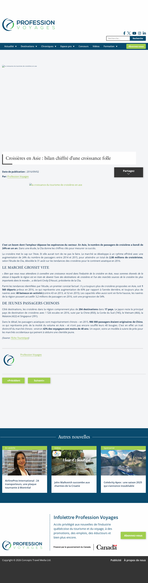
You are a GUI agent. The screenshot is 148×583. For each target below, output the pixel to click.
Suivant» (39, 380)
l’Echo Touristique (19, 337)
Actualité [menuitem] (9, 46)
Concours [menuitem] (83, 46)
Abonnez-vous (133, 535)
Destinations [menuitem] (27, 46)
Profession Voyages (18, 176)
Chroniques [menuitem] (47, 46)
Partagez (128, 171)
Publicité (116, 560)
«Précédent (13, 380)
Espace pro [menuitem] (66, 46)
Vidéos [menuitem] (96, 46)
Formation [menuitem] (109, 46)
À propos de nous (135, 560)
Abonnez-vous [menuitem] (136, 46)
